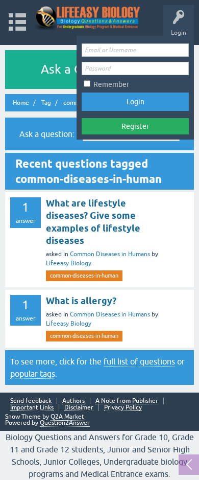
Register (135, 126)
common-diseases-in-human (84, 275)
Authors (73, 401)
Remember (111, 84)
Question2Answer (65, 422)
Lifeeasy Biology (68, 263)
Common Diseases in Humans (110, 254)
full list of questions (139, 361)
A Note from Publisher (126, 401)
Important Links (32, 407)
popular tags (32, 373)
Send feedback (31, 401)
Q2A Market (67, 416)
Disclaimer (78, 407)
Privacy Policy (123, 407)
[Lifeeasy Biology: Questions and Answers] (88, 17)
